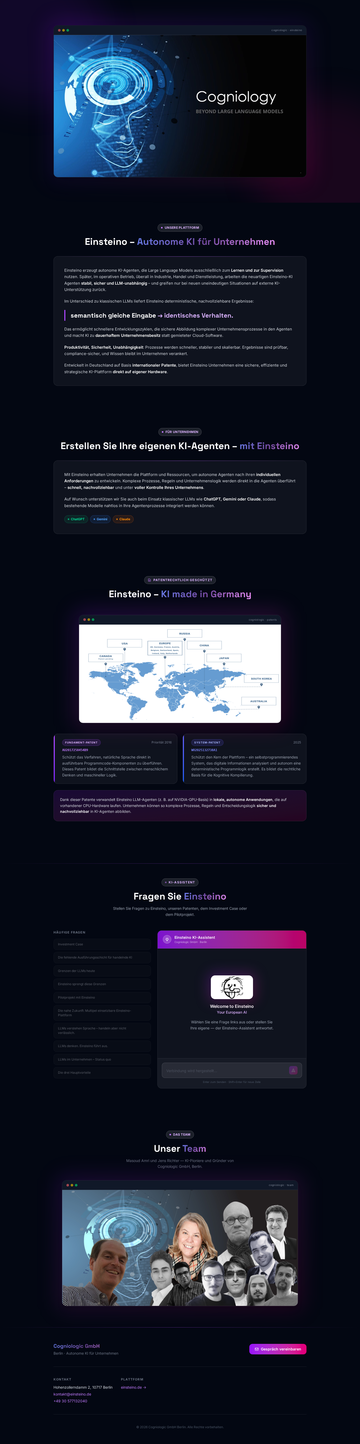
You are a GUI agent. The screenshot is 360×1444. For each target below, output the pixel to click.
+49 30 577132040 (70, 1401)
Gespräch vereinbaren (281, 1349)
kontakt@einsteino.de (72, 1394)
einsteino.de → (133, 1387)
